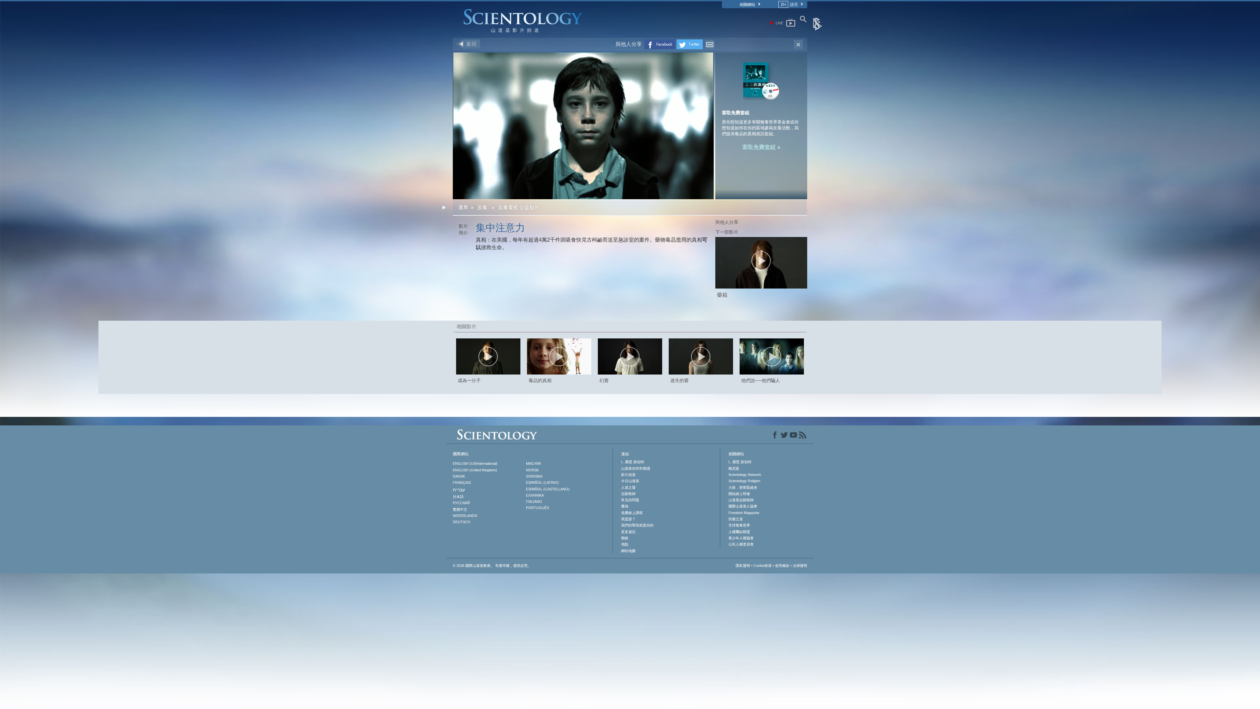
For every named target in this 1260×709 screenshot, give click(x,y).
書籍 (624, 506)
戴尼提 (733, 468)
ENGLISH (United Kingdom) (475, 470)
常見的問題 (630, 500)
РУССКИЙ (461, 503)
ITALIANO (534, 502)
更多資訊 (628, 532)
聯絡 (624, 538)
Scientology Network (744, 475)
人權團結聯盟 (739, 532)
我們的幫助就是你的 (637, 525)
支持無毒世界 (739, 525)
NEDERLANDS (465, 516)
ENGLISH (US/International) (475, 463)
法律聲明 (800, 566)
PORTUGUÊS (537, 508)
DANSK (459, 476)
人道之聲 (628, 487)
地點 (624, 544)
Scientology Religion (744, 481)
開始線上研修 (739, 494)
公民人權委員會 (741, 544)
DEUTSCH (461, 522)
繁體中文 (460, 509)
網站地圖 (628, 551)
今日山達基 (630, 481)
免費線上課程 (632, 513)
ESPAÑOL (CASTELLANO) (548, 489)
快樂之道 (735, 519)
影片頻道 (628, 475)
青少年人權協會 (741, 538)
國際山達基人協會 (742, 506)
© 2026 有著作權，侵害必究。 (492, 566)
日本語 (458, 497)
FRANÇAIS (462, 482)
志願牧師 (628, 494)
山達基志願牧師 (741, 500)
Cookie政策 (762, 566)
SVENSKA (534, 476)
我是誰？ (628, 519)
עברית (459, 489)
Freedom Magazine (743, 513)
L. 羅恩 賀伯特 (632, 462)
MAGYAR (533, 463)
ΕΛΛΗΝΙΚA (535, 495)
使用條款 (782, 566)
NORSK (532, 470)
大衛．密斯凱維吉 (742, 487)
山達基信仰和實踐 (635, 468)
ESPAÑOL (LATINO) (542, 482)
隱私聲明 (743, 566)
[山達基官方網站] (818, 23)
